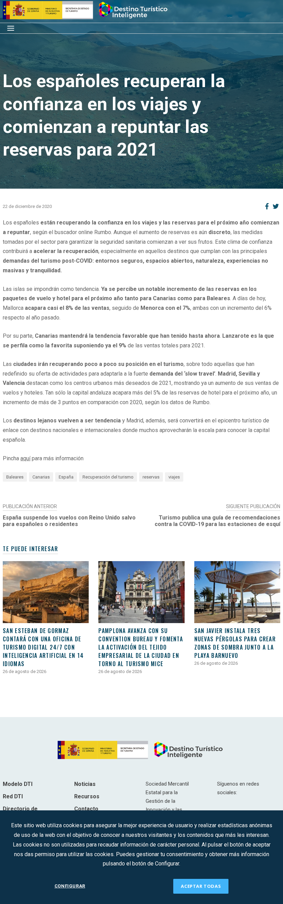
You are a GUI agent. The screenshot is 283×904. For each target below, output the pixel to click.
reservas (151, 477)
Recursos (86, 796)
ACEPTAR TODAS (201, 886)
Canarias (41, 477)
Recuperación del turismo (108, 477)
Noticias (85, 784)
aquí (25, 458)
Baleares (14, 477)
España (66, 477)
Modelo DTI (17, 784)
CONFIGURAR (70, 886)
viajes (174, 477)
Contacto (86, 809)
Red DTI (13, 796)
